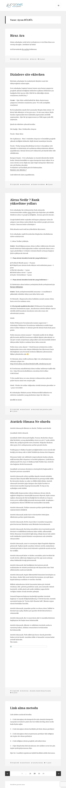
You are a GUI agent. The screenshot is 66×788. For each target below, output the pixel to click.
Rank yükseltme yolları (46, 409)
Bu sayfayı (25, 49)
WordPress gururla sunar (17, 784)
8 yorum (50, 184)
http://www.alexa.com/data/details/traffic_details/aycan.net (30, 364)
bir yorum (42, 59)
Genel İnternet (26, 184)
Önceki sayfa (7, 773)
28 (30, 773)
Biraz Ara (17, 35)
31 (44, 773)
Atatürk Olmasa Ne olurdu (30, 422)
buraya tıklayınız (16, 287)
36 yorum (14, 692)
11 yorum (48, 763)
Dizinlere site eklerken (27, 74)
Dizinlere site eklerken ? (18, 170)
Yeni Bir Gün (25, 59)
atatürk (33, 691)
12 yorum (14, 411)
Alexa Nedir (36, 409)
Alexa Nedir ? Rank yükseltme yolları (24, 201)
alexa (30, 212)
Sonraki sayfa (58, 773)
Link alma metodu (24, 708)
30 (39, 773)
